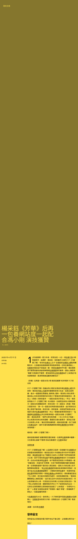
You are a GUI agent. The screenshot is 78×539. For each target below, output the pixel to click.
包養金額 (39, 412)
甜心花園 (42, 391)
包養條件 (30, 368)
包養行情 (69, 357)
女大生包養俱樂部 (37, 471)
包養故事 (32, 497)
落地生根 (6, 6)
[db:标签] (4, 363)
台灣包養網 (58, 373)
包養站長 (32, 425)
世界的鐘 (4, 360)
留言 (29, 523)
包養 (64, 437)
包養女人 (48, 363)
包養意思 (35, 499)
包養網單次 (64, 425)
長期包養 (30, 445)
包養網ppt (52, 473)
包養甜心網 (67, 363)
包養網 (57, 368)
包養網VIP (72, 450)
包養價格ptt (37, 414)
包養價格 (53, 370)
